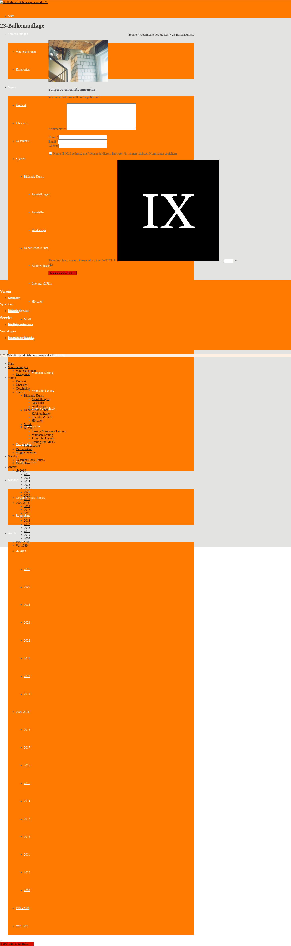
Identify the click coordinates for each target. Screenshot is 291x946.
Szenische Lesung (43, 390)
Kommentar (57, 129)
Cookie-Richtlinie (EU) (21, 338)
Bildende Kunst (33, 176)
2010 (27, 872)
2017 (27, 747)
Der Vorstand (24, 449)
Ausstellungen (40, 194)
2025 (27, 587)
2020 (27, 676)
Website (53, 145)
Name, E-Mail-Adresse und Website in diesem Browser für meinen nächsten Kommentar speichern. (115, 153)
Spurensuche (32, 445)
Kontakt (21, 105)
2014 (27, 801)
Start (11, 16)
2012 (27, 836)
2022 (27, 640)
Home (133, 34)
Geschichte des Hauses (30, 497)
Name (52, 137)
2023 (27, 622)
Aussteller (38, 212)
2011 (27, 854)
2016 (27, 765)
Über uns (21, 123)
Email (52, 141)
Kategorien (23, 69)
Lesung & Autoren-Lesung (48, 431)
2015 (27, 783)
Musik (28, 319)
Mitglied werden (26, 452)
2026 (27, 569)
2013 (27, 819)
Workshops (39, 230)
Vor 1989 (22, 926)
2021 (27, 658)
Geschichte (23, 141)
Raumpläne (23, 515)
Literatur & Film (42, 283)
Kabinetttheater (41, 265)
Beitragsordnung (17, 324)
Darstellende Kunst (36, 248)
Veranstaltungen (18, 33)
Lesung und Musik (43, 442)
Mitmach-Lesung (42, 372)
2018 (27, 729)
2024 (27, 604)
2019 (27, 694)
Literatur (29, 427)
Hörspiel (37, 301)
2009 (27, 890)
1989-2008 (22, 908)
